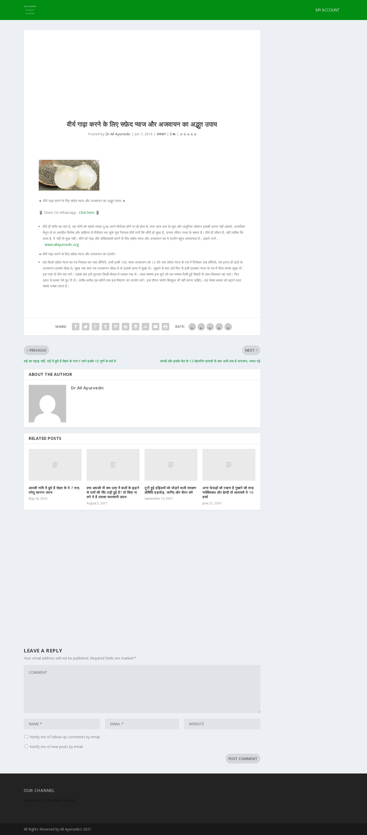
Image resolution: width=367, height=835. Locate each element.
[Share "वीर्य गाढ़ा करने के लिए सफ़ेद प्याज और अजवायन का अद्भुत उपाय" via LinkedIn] (126, 327)
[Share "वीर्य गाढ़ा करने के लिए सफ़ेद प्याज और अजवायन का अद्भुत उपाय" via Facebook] (76, 327)
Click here (86, 212)
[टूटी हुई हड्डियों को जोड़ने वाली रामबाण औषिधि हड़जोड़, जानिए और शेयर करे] (171, 465)
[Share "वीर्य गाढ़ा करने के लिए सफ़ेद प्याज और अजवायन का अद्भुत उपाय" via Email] (156, 327)
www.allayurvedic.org (62, 244)
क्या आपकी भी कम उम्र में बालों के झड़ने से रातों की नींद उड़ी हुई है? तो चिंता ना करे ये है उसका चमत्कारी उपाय (113, 492)
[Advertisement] (142, 68)
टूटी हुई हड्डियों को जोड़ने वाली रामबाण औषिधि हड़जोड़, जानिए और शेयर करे (170, 490)
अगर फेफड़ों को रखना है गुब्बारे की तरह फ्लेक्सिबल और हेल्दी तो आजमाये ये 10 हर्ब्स (228, 492)
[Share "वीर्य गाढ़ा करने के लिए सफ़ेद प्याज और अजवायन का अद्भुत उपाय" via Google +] (96, 327)
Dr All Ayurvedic (118, 134)
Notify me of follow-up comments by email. (65, 736)
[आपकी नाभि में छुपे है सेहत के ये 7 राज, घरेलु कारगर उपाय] (55, 465)
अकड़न (161, 134)
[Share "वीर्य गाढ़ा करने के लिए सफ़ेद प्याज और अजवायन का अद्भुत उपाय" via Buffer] (136, 327)
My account (328, 10)
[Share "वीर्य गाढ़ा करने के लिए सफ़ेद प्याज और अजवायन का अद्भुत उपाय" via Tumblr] (106, 327)
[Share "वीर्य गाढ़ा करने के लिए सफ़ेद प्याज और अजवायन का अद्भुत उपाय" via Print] (166, 327)
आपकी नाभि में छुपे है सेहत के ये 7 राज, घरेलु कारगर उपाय (54, 490)
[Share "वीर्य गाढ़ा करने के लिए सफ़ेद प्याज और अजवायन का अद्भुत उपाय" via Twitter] (86, 327)
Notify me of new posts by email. (56, 746)
